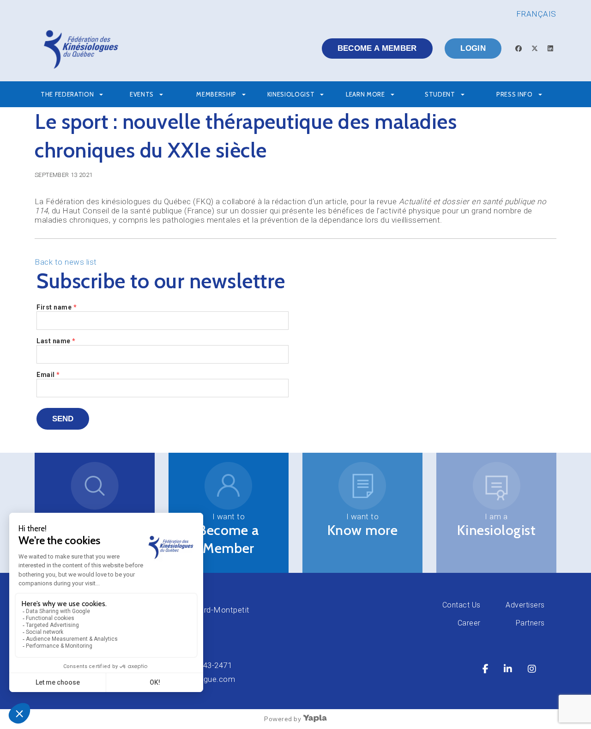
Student (440, 94)
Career (469, 623)
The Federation (67, 94)
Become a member (377, 48)
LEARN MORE (365, 94)
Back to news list (66, 262)
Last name (56, 341)
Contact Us (461, 605)
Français (536, 13)
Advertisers (525, 605)
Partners (530, 623)
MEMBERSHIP (216, 94)
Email (48, 374)
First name (56, 307)
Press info (514, 94)
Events (142, 94)
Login (473, 48)
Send (62, 418)
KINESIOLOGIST (290, 94)
